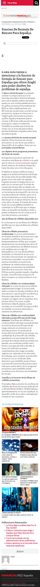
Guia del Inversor (27, 22)
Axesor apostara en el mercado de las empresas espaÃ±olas (22, 544)
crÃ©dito (26, 160)
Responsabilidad (20, 583)
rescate (18, 163)
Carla (24, 24)
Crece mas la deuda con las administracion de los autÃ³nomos (20, 539)
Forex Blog (12, 3)
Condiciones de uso (8, 583)
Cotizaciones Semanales (11, 22)
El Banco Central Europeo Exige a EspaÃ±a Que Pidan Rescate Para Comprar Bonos (20, 533)
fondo (15, 386)
